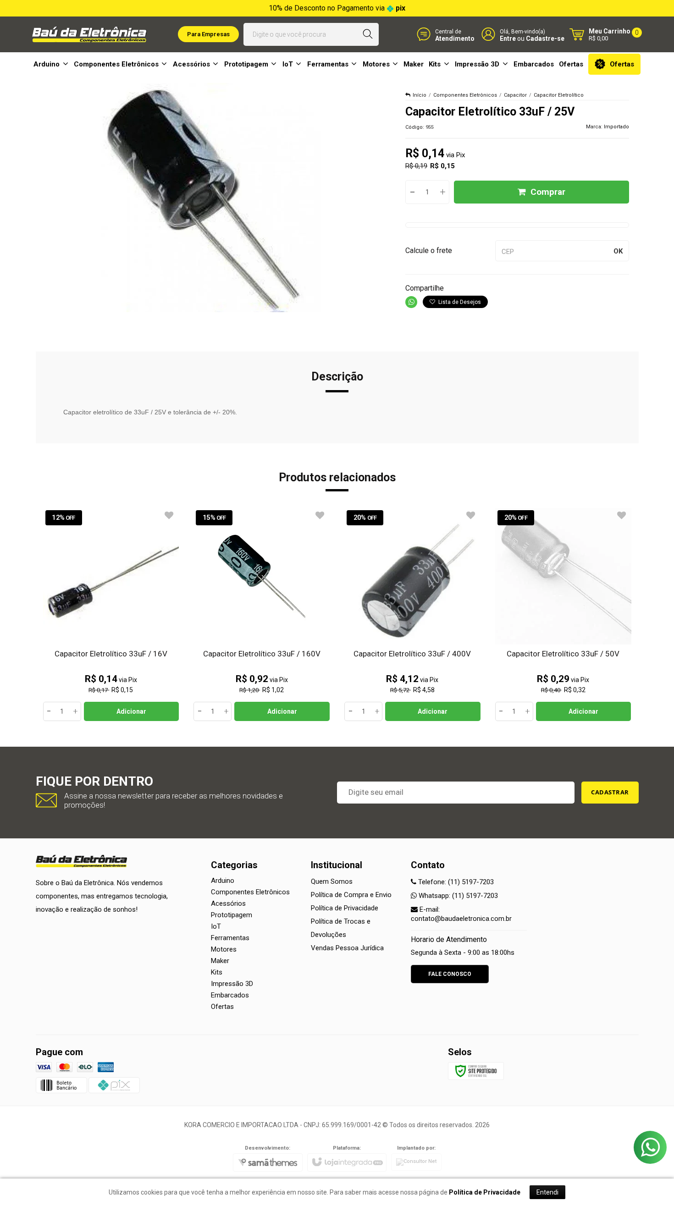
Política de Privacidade (344, 908)
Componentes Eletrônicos (465, 95)
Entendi (547, 1192)
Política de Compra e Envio (351, 895)
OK (618, 251)
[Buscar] (368, 34)
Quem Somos (332, 881)
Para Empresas (208, 34)
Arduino (222, 880)
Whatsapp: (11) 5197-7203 (457, 896)
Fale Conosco (449, 974)
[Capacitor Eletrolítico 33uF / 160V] (261, 614)
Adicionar (131, 711)
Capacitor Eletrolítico (559, 95)
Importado (616, 127)
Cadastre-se (545, 38)
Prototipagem (231, 915)
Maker (220, 961)
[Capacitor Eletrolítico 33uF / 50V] (563, 614)
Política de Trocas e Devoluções (340, 928)
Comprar (547, 192)
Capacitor (515, 95)
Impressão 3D (232, 984)
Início (419, 95)
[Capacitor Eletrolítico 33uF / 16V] (111, 614)
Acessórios (228, 903)
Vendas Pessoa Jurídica (347, 948)
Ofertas (222, 1006)
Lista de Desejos (459, 302)
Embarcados (230, 995)
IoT (216, 926)
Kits (216, 972)
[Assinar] (610, 793)
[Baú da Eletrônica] (89, 34)
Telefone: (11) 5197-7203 (455, 882)
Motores (224, 949)
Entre (508, 38)
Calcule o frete (428, 250)
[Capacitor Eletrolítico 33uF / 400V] (412, 614)
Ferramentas (230, 938)
